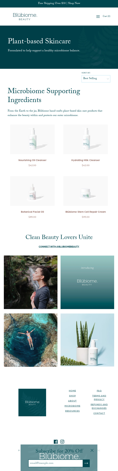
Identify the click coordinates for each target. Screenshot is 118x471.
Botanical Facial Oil (32, 211)
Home (72, 390)
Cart (106, 17)
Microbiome (72, 405)
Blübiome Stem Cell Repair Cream (85, 211)
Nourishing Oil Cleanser (32, 159)
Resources (72, 410)
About (72, 400)
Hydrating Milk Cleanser (85, 159)
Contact (99, 413)
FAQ (99, 390)
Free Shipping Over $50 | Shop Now (59, 4)
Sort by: (86, 73)
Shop (72, 395)
